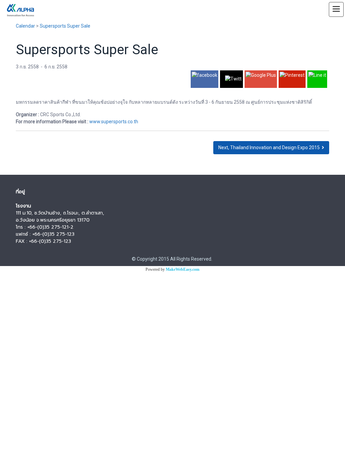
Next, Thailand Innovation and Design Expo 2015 (270, 147)
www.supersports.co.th (113, 121)
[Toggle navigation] (336, 9)
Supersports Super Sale (65, 26)
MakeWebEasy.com (182, 269)
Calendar (25, 26)
